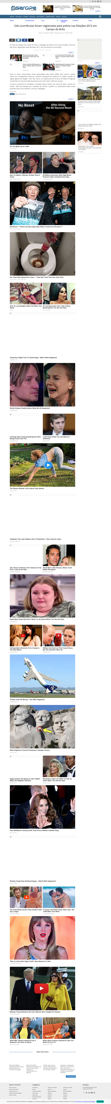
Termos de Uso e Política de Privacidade (85, 1101)
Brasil (34, 1089)
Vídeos (58, 17)
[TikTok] (100, 1)
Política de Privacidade (15, 1093)
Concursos (35, 1093)
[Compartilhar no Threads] (31, 40)
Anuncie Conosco (14, 1089)
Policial (32, 17)
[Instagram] (95, 1)
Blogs (64, 17)
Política (50, 1097)
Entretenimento (36, 1097)
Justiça (49, 1089)
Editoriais (40, 17)
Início (12, 17)
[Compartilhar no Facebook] (25, 40)
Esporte (34, 1098)
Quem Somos (12, 1095)
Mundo (50, 1093)
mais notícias (71, 1076)
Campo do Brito (18, 94)
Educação (35, 1095)
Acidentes (35, 1087)
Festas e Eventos (52, 1087)
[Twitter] (93, 1)
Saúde (49, 1098)
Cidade (25, 17)
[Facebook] (90, 1)
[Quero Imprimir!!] (12, 40)
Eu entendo (100, 1101)
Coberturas (50, 17)
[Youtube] (98, 1)
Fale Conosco (12, 1087)
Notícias (18, 17)
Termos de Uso (13, 1091)
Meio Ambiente (52, 1091)
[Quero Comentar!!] (18, 40)
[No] (109, 1101)
